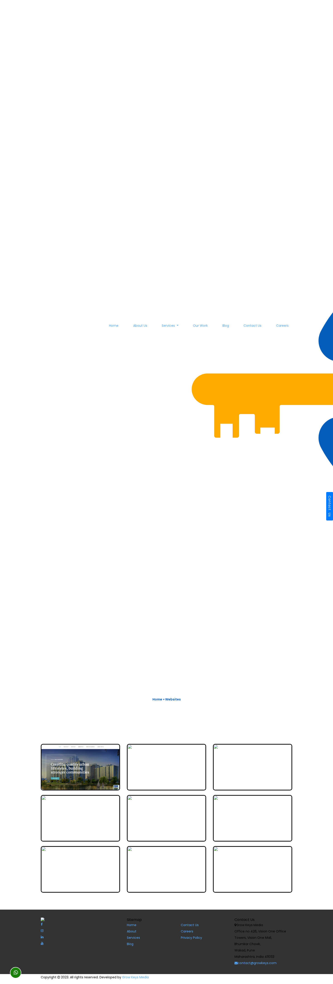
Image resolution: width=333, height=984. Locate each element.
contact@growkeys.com (257, 963)
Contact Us (252, 325)
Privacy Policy (191, 937)
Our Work (200, 325)
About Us (140, 325)
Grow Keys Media (135, 977)
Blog (225, 325)
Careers (282, 325)
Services (169, 325)
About (131, 931)
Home (113, 325)
